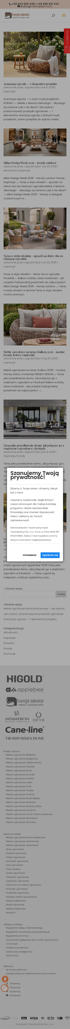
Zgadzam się (50, 555)
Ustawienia (29, 555)
